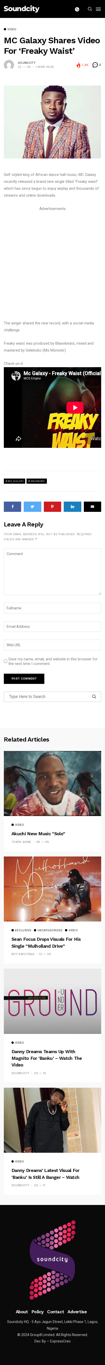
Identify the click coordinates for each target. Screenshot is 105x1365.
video (12, 29)
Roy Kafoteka (22, 954)
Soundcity (26, 63)
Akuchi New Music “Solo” (38, 833)
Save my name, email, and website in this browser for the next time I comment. (53, 661)
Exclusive (23, 930)
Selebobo (38, 481)
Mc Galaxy (15, 481)
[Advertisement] (52, 265)
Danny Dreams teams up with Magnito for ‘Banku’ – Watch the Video (46, 1058)
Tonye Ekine (21, 842)
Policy (38, 1311)
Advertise (77, 1311)
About (22, 1311)
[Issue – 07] (52, 1260)
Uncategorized (49, 930)
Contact (55, 1311)
